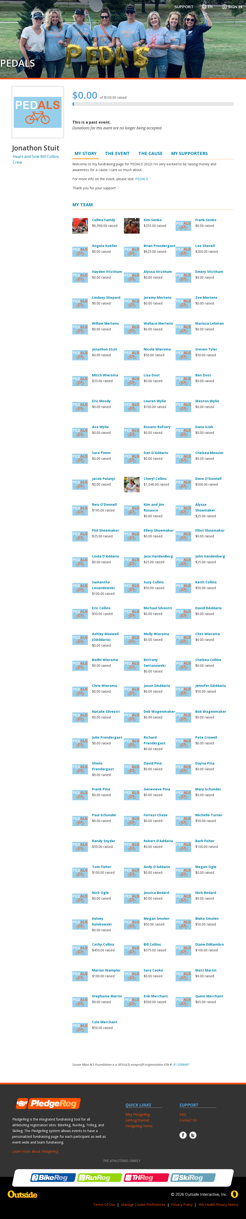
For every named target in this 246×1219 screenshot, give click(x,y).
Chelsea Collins (208, 659)
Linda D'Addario (105, 556)
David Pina (153, 763)
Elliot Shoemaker (210, 530)
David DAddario (208, 608)
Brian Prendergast (159, 245)
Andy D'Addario (157, 866)
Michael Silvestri (158, 608)
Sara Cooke (153, 970)
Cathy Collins (103, 944)
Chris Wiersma (104, 685)
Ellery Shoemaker (159, 530)
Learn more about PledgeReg (35, 1151)
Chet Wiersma (207, 634)
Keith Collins (206, 582)
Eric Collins (101, 608)
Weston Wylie (207, 401)
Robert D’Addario (158, 841)
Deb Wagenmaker (159, 711)
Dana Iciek (204, 427)
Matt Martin (205, 970)
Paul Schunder (104, 815)
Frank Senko (205, 220)
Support (184, 6)
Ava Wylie (100, 427)
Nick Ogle (100, 892)
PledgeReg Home (139, 1126)
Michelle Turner (208, 815)
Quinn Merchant (209, 996)
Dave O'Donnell (208, 478)
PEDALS (17, 63)
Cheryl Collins (155, 478)
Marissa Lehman (209, 323)
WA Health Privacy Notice (218, 1204)
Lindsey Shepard (106, 297)
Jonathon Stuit (104, 349)
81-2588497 (181, 1064)
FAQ (182, 1114)
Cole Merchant (104, 1022)
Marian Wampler (106, 970)
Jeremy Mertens (158, 297)
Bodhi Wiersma (105, 659)
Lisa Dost (152, 375)
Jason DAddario (157, 685)
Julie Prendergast (107, 737)
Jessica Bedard (156, 892)
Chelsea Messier (209, 452)
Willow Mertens (105, 323)
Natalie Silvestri (106, 711)
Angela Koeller (104, 245)
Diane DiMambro (209, 944)
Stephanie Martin (107, 996)
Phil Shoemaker (105, 530)
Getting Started (137, 1120)
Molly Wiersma (156, 634)
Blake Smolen (207, 918)
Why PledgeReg (137, 1114)
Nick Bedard (205, 892)
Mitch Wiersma (105, 375)
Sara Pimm (101, 452)
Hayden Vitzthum (107, 271)
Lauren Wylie (155, 401)
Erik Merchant (156, 996)
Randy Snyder (103, 841)
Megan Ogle (205, 866)
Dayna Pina (205, 763)
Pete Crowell (206, 737)
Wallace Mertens (158, 323)
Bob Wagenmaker (210, 711)
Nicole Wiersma (157, 349)
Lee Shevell (205, 245)
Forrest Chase (156, 815)
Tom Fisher (101, 866)
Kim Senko (153, 220)
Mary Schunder (208, 789)
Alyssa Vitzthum (158, 271)
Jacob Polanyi (103, 478)
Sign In (235, 6)
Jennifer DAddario (210, 685)
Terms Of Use (104, 1204)
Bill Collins (152, 944)
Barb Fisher (205, 841)
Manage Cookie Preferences (143, 1204)
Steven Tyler (206, 349)
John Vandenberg (210, 556)
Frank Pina (101, 789)
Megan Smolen (156, 918)
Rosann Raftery (157, 427)
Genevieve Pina (157, 789)
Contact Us (188, 1120)
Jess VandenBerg (158, 556)
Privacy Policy (181, 1204)
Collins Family (103, 220)
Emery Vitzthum (209, 271)
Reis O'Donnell (104, 504)
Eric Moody (101, 401)
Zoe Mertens (206, 297)
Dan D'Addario (156, 452)
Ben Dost (203, 375)
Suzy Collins (154, 582)
